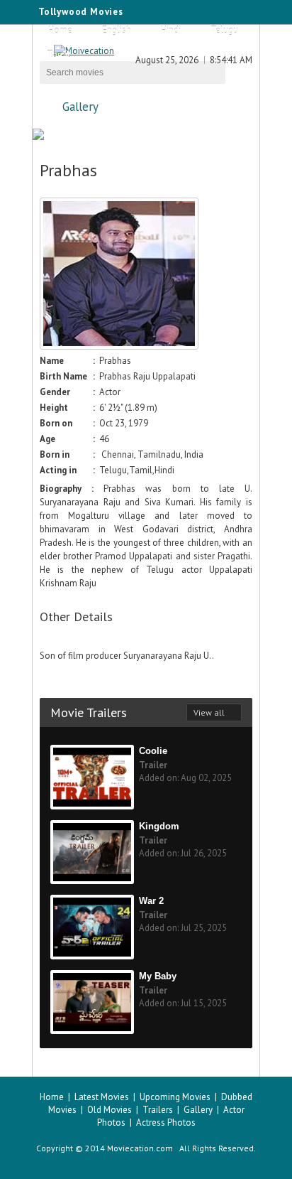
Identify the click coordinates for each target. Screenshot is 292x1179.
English (116, 30)
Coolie (153, 750)
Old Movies (109, 1110)
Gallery (80, 106)
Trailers (157, 1110)
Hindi (171, 30)
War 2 (151, 900)
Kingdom (159, 826)
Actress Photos (166, 1122)
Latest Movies (101, 1097)
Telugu (224, 30)
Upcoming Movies (175, 1097)
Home (60, 30)
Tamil (58, 54)
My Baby (157, 976)
